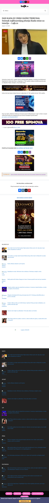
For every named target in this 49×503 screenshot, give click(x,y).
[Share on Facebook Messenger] (21, 58)
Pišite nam (24, 497)
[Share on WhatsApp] (27, 58)
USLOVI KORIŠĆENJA (37, 493)
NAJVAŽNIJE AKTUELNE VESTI (25, 148)
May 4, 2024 (17, 127)
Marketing (17, 493)
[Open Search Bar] (45, 11)
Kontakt (9, 493)
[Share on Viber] (30, 58)
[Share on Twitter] (24, 58)
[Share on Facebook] (19, 58)
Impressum (26, 493)
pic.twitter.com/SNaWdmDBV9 (10, 117)
